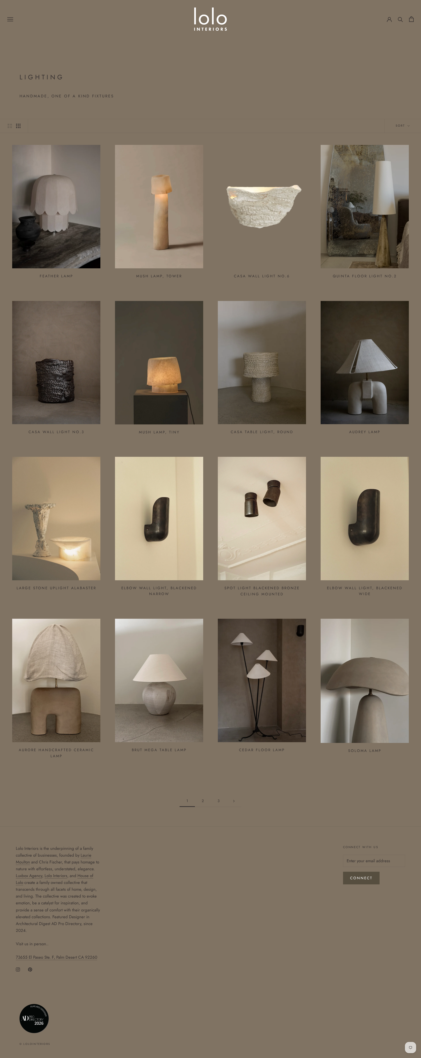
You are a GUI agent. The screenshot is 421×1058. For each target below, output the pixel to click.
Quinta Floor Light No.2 (365, 276)
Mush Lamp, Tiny (159, 432)
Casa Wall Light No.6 (262, 276)
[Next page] (233, 801)
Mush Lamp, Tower (159, 276)
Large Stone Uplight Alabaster (56, 588)
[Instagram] (18, 968)
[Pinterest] (30, 968)
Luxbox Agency (29, 876)
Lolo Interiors (56, 876)
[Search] (400, 19)
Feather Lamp (56, 276)
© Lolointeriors (34, 1044)
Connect (361, 878)
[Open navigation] (10, 19)
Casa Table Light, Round (262, 432)
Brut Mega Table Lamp (159, 750)
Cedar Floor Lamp (262, 750)
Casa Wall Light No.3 (56, 432)
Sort (401, 125)
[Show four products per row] (18, 125)
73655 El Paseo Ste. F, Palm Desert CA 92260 (56, 957)
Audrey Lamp (364, 432)
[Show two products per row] (10, 125)
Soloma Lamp (364, 750)
